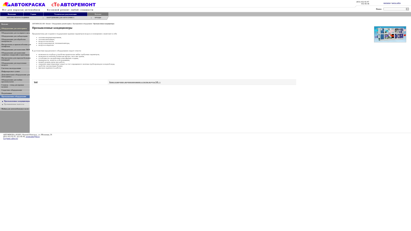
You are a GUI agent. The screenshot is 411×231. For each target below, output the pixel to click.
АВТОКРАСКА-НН (38, 24)
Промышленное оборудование (82, 24)
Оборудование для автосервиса (14, 28)
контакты (387, 3)
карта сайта (396, 3)
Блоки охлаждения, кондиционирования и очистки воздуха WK (135, 82)
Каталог (4, 24)
